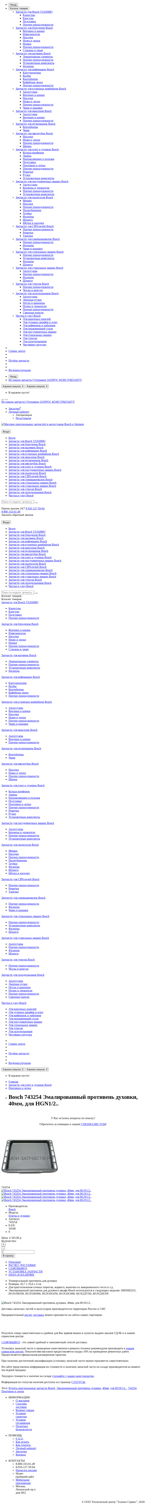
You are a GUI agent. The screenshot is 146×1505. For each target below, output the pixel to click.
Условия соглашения (23, 1421)
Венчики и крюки (34, 31)
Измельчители (31, 34)
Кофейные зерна (33, 82)
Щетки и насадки (33, 222)
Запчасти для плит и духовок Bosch (37, 149)
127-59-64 (35, 508)
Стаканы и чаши (33, 50)
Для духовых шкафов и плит (40, 322)
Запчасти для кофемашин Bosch (35, 69)
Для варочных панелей (37, 318)
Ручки (26, 175)
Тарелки (28, 235)
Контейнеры (30, 79)
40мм (105, 1388)
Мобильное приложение (23, 1481)
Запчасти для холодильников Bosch (37, 293)
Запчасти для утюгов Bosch (32, 283)
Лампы (27, 155)
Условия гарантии (21, 1415)
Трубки (27, 213)
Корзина (21, 1454)
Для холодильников (35, 341)
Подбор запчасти (19, 360)
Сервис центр (17, 350)
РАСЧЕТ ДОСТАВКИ (22, 1265)
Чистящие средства (34, 344)
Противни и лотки (34, 165)
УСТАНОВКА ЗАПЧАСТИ (26, 1271)
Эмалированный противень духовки (78, 1388)
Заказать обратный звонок (17, 514)
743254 (132, 1388)
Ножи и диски (31, 40)
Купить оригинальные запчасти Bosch (32, 1388)
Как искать (22, 1441)
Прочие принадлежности (38, 24)
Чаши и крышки (33, 107)
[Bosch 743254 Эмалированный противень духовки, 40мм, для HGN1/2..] (46, 1190)
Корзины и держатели (36, 187)
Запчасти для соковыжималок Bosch (38, 238)
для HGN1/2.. (118, 1388)
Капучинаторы (32, 72)
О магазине (23, 1400)
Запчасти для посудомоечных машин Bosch (42, 181)
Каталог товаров (19, 8)
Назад (13, 4)
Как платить (23, 1445)
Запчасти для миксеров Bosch (34, 111)
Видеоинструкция (20, 370)
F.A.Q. (20, 1438)
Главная (13, 1081)
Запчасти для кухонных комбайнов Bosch (41, 88)
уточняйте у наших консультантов (73, 1376)
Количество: (8, 1240)
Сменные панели (33, 312)
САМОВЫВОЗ (18, 1268)
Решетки (28, 171)
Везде (12, 437)
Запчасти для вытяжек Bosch (33, 53)
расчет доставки (34, 1314)
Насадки (28, 37)
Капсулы (28, 18)
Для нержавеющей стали (38, 328)
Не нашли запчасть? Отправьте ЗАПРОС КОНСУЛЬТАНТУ (45, 379)
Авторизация (24, 414)
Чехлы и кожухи (33, 290)
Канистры (29, 15)
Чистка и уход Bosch (28, 315)
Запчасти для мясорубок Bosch (34, 133)
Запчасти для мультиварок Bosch (35, 123)
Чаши (26, 130)
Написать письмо (26, 1470)
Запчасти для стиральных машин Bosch (40, 251)
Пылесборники (32, 210)
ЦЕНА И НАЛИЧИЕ (21, 1274)
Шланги (28, 219)
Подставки (29, 21)
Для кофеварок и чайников (39, 325)
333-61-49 (10, 511)
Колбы (27, 75)
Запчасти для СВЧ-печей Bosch (35, 226)
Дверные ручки (32, 299)
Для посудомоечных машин (39, 331)
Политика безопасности (24, 1428)
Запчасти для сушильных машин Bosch (39, 267)
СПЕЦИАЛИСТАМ (93, 1124)
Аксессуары (30, 91)
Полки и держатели (35, 306)
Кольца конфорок (33, 152)
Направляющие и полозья (38, 159)
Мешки (27, 200)
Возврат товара (25, 1410)
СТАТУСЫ (78, 1382)
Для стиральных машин (37, 334)
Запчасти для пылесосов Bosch (34, 197)
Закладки (21, 1451)
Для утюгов (30, 338)
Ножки (27, 43)
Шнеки (27, 146)
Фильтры (28, 66)
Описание (15, 1261)
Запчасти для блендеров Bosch (34, 27)
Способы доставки (21, 1405)
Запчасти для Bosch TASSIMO (34, 11)
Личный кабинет (26, 1448)
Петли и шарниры (34, 302)
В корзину (8, 1255)
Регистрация (23, 418)
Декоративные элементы (38, 56)
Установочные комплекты (38, 63)
